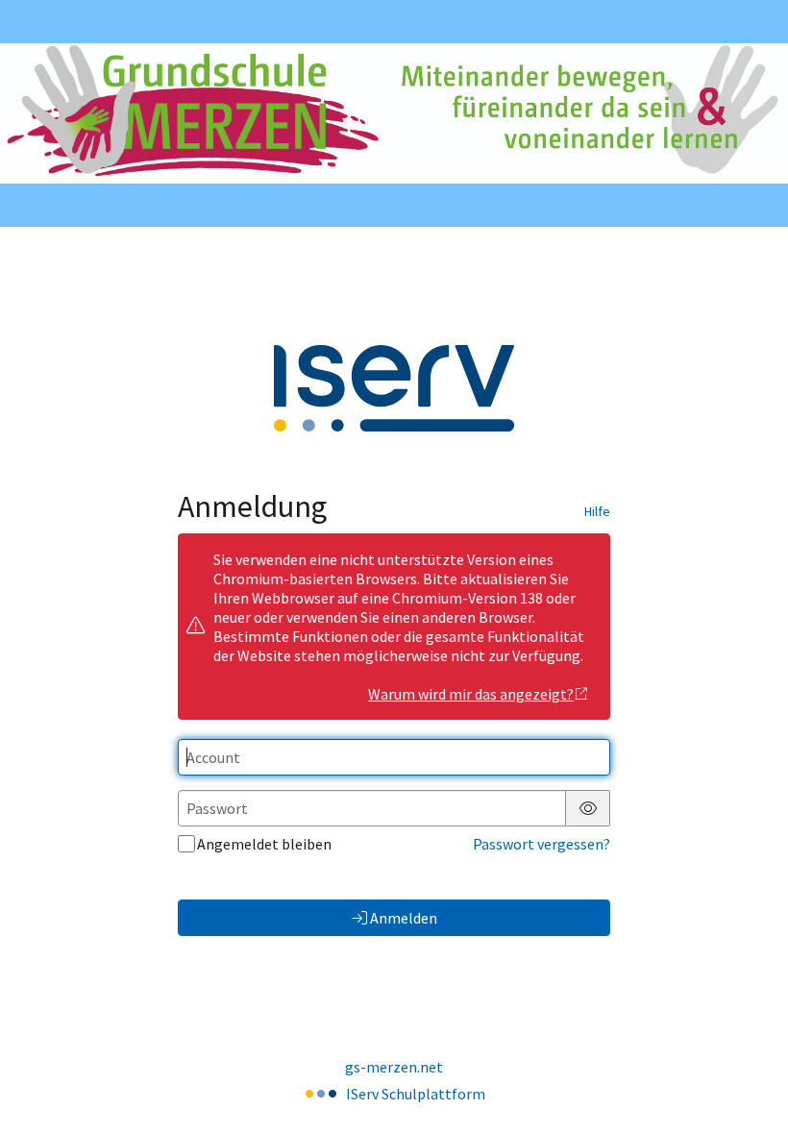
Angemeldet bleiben (264, 843)
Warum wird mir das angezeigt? (471, 693)
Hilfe (597, 511)
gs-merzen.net (394, 1066)
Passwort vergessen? (541, 843)
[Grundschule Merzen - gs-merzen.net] (394, 113)
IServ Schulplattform (415, 1093)
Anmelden (403, 917)
